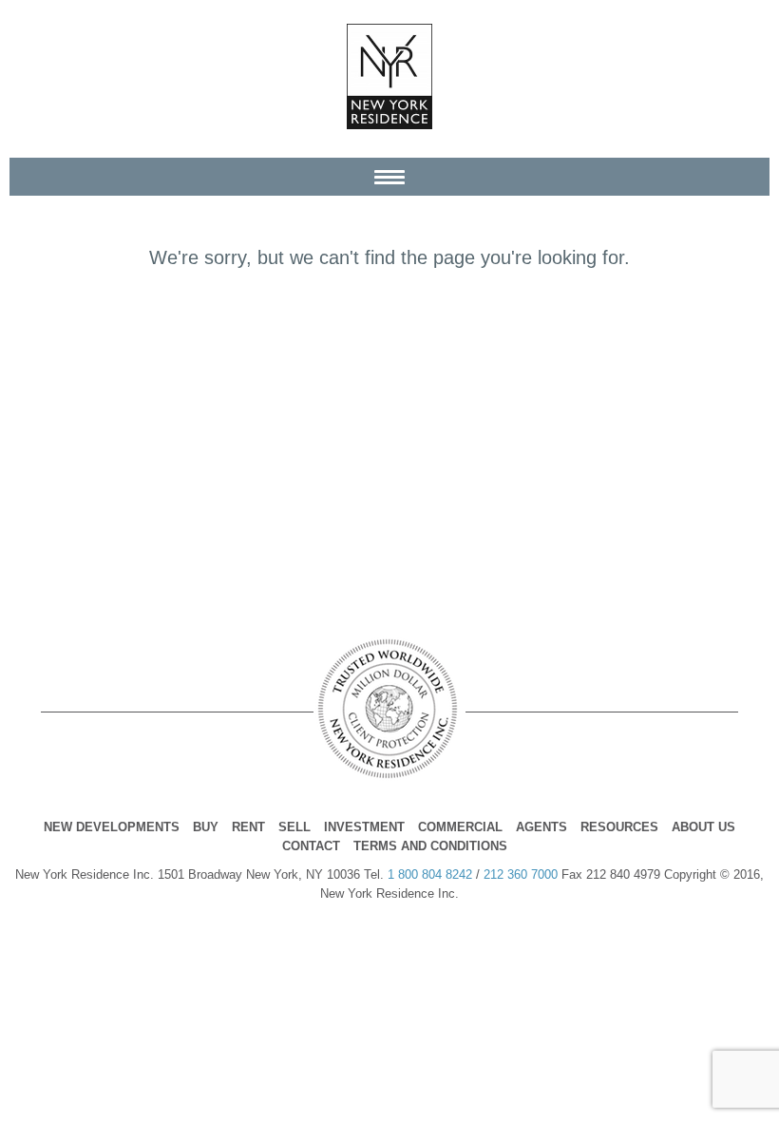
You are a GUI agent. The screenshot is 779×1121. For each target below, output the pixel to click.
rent (248, 827)
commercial (460, 827)
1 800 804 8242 (430, 874)
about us (703, 827)
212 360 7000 (521, 874)
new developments (112, 827)
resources (619, 827)
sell (294, 827)
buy (205, 827)
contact (311, 846)
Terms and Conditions (430, 846)
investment (364, 827)
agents (541, 827)
